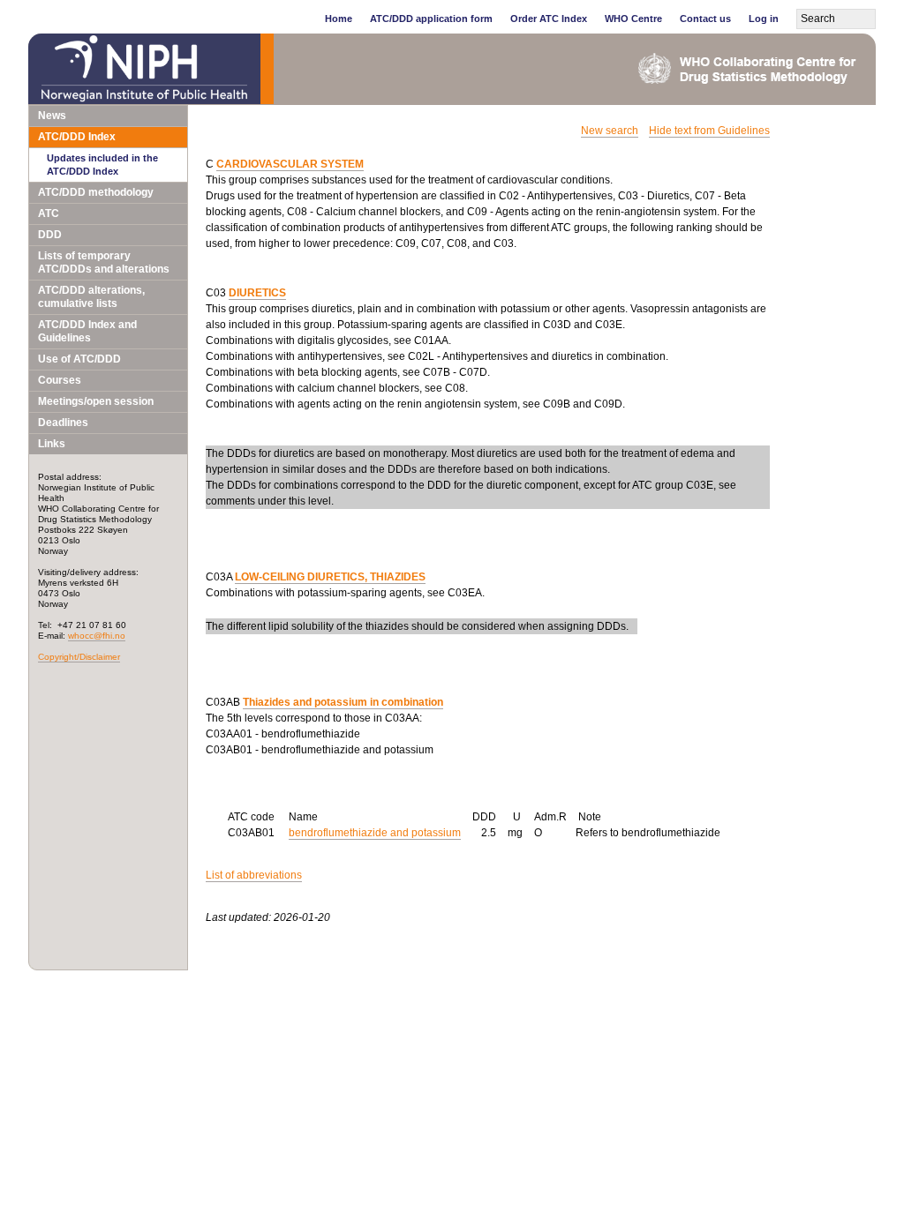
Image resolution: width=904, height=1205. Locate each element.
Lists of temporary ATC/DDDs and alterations (104, 262)
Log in (764, 18)
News (52, 115)
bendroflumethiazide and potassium (375, 833)
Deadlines (63, 422)
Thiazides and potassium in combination (343, 702)
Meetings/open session (96, 401)
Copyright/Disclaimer (79, 657)
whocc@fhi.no (96, 635)
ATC (48, 213)
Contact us (705, 18)
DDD (50, 234)
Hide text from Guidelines (709, 130)
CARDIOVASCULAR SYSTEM (290, 164)
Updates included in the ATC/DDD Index (102, 164)
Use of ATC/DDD (79, 359)
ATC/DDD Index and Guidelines (87, 331)
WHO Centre (633, 18)
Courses (59, 380)
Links (51, 444)
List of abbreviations (254, 875)
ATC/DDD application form (431, 18)
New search (609, 130)
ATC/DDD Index (77, 137)
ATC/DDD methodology (96, 192)
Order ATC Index (548, 18)
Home (338, 18)
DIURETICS (257, 293)
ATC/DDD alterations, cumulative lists (91, 297)
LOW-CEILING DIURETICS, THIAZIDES (330, 577)
